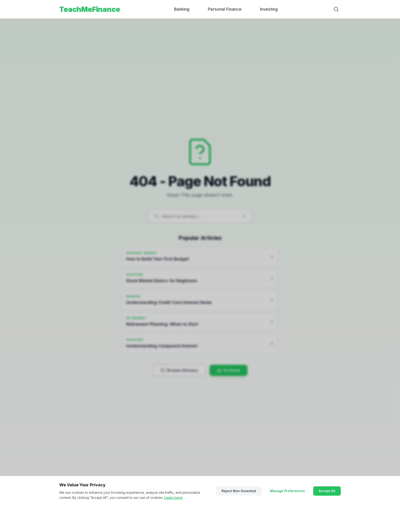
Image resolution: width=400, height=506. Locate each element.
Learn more (173, 498)
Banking (181, 9)
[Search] (336, 9)
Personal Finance (224, 9)
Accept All (327, 491)
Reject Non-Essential (239, 491)
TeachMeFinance (89, 9)
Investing (269, 9)
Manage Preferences (287, 491)
